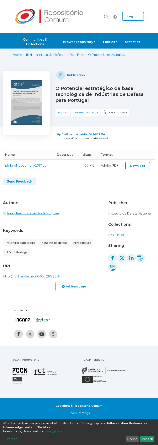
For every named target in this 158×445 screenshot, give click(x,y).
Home (17, 55)
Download (137, 166)
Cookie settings (79, 413)
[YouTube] (41, 334)
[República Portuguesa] (106, 373)
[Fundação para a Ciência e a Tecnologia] (35, 374)
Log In (131, 16)
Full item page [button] (75, 286)
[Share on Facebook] (112, 258)
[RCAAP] (53, 334)
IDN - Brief (76, 55)
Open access (117, 112)
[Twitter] (30, 334)
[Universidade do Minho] (18, 383)
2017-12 (62, 112)
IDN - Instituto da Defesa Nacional (45, 55)
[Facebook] (18, 334)
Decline (132, 439)
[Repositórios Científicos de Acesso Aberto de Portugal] (22, 320)
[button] (116, 16)
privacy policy (53, 431)
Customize (10, 439)
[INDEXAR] (43, 320)
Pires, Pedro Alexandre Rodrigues (33, 213)
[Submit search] (105, 16)
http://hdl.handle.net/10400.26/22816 (80, 134)
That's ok (147, 439)
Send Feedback (19, 181)
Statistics (132, 42)
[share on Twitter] (122, 258)
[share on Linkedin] (131, 258)
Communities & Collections (35, 42)
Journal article (85, 112)
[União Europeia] (96, 383)
